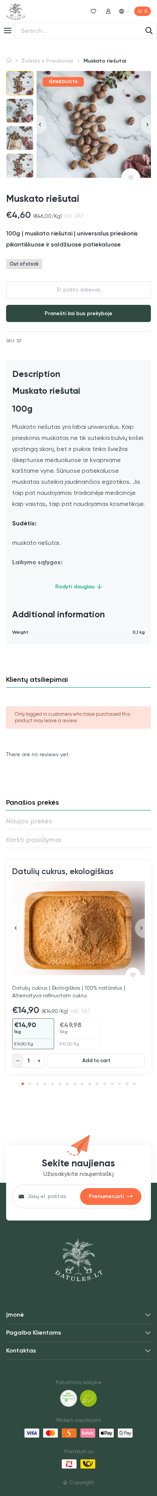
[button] (20, 83)
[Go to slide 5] (52, 1083)
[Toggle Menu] (7, 30)
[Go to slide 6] (60, 1083)
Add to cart (96, 1060)
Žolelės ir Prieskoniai (47, 61)
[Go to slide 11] (97, 1083)
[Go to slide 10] (89, 1083)
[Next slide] (146, 124)
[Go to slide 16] (134, 1083)
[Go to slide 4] (44, 1083)
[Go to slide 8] (75, 1083)
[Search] (149, 30)
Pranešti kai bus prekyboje (78, 313)
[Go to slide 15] (127, 1083)
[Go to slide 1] (22, 1083)
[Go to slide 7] (67, 1083)
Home (8, 60)
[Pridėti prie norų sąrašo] (130, 177)
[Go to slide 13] (112, 1083)
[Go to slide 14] (119, 1083)
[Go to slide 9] (82, 1083)
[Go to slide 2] (30, 1083)
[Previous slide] (41, 124)
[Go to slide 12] (104, 1083)
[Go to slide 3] (37, 1083)
